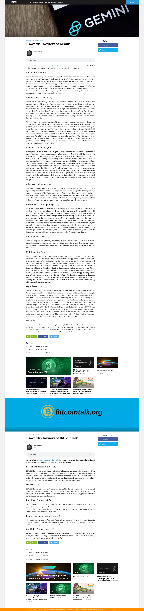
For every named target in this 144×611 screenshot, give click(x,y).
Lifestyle (54, 2)
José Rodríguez (38, 51)
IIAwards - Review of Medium (38, 559)
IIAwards (40, 40)
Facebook (105, 45)
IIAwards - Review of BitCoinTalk (39, 353)
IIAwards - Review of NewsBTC (38, 346)
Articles (35, 2)
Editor (35, 53)
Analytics (35, 40)
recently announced (44, 66)
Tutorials (47, 2)
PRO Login (132, 2)
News (41, 2)
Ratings (60, 2)
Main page (29, 40)
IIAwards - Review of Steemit (38, 349)
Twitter (104, 50)
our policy (100, 609)
